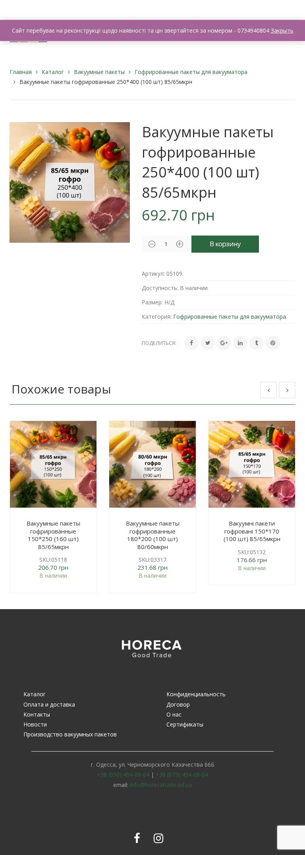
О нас (173, 714)
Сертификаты (184, 724)
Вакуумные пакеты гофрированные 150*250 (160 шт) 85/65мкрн (53, 535)
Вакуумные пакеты (99, 72)
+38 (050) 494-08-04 (123, 774)
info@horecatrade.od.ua (161, 785)
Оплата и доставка (49, 704)
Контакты (36, 714)
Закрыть (282, 30)
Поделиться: (159, 343)
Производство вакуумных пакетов (70, 734)
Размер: (152, 302)
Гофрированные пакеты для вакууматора (191, 72)
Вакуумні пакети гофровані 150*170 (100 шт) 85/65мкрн (252, 531)
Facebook (137, 838)
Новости (35, 724)
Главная (21, 72)
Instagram (158, 838)
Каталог (53, 72)
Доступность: (160, 288)
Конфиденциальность (196, 694)
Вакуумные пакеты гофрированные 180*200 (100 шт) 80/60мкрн (153, 535)
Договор (178, 704)
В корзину (225, 243)
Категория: (157, 316)
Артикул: (153, 273)
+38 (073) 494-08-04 (182, 774)
